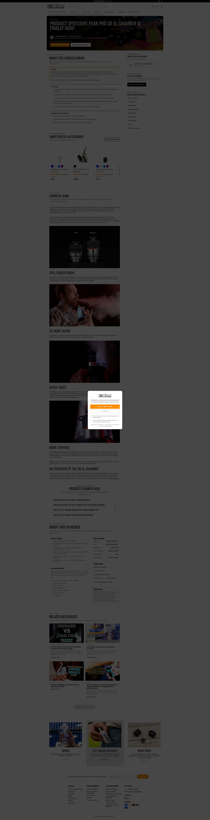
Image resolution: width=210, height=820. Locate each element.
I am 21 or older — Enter (105, 406)
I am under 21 (105, 411)
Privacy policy (107, 426)
